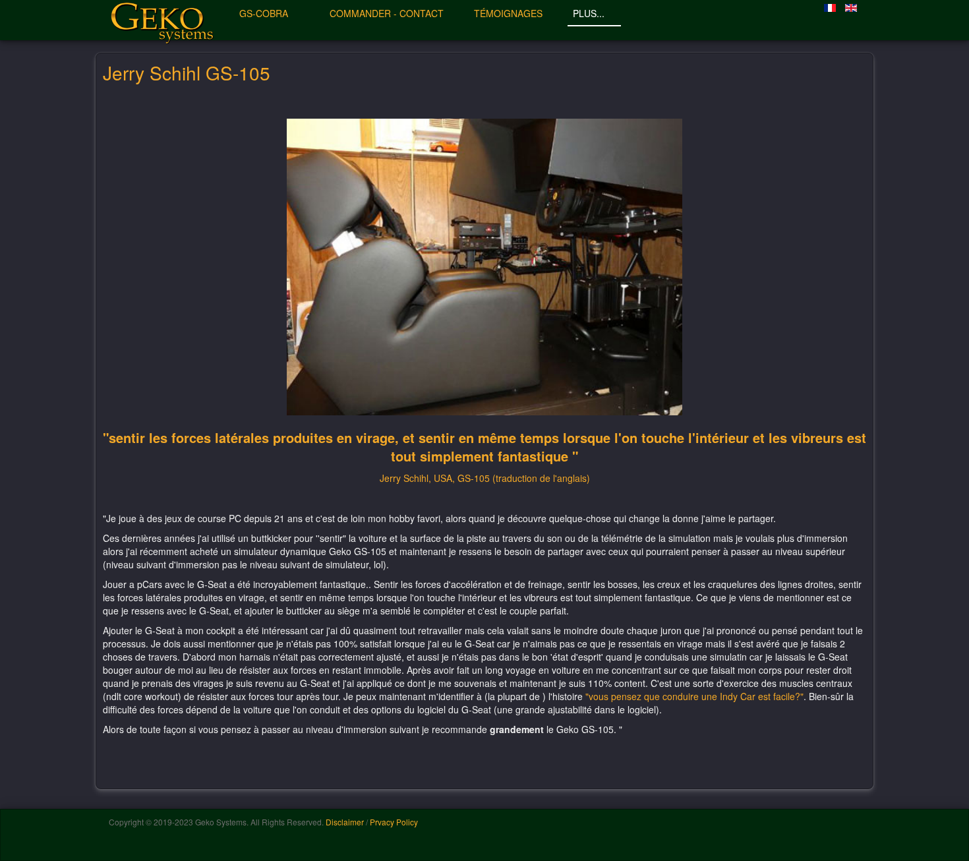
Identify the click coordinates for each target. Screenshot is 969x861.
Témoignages (508, 13)
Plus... (590, 13)
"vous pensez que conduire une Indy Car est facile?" (694, 696)
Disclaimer (345, 821)
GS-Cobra (265, 13)
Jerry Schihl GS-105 (186, 72)
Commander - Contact (387, 13)
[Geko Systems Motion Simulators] (161, 20)
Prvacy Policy (394, 821)
